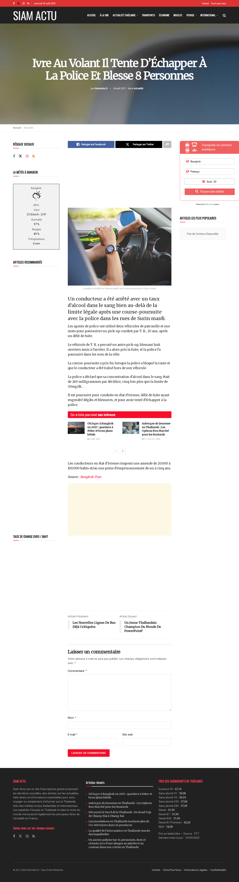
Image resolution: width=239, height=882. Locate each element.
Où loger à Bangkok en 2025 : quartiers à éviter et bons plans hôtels (100, 429)
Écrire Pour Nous (172, 870)
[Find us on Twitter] (18, 3)
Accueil (91, 15)
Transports (148, 15)
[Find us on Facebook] (14, 3)
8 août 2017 (120, 88)
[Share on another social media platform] (167, 144)
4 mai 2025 (94, 439)
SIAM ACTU (35, 15)
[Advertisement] (119, 181)
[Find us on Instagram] (23, 3)
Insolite (177, 15)
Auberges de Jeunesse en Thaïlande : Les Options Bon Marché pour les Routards (156, 429)
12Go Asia (209, 204)
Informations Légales (195, 870)
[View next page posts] (123, 451)
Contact (205, 3)
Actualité (138, 88)
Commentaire (77, 671)
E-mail (73, 734)
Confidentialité (218, 870)
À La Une (104, 15)
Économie (164, 15)
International (207, 15)
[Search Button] (224, 15)
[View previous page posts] (116, 451)
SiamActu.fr (101, 88)
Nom (72, 717)
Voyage (190, 15)
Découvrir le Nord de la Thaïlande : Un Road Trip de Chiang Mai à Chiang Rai (120, 814)
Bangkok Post (90, 477)
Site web (127, 734)
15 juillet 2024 (152, 439)
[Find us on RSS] (28, 3)
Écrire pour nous (218, 3)
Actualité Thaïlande (124, 15)
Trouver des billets (212, 191)
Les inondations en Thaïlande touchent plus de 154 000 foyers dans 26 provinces (119, 823)
